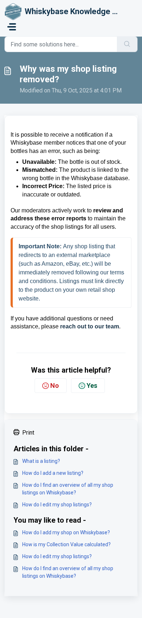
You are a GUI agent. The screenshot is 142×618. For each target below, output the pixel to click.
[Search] (127, 44)
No (54, 385)
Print (28, 432)
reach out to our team (89, 326)
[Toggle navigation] (11, 26)
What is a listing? (41, 461)
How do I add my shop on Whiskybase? (66, 532)
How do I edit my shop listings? (57, 504)
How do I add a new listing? (52, 473)
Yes (92, 385)
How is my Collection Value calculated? (66, 544)
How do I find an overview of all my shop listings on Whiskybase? (67, 488)
